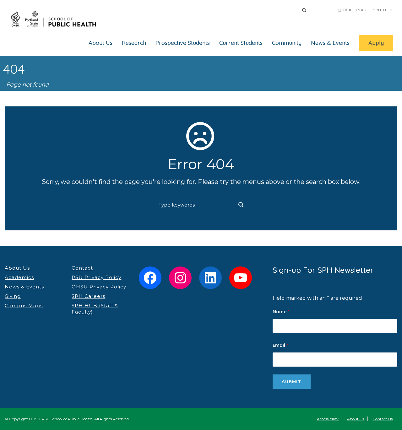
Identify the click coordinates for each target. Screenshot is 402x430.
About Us (100, 42)
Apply (376, 42)
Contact (82, 268)
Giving (13, 296)
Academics (19, 277)
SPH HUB (383, 10)
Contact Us (382, 419)
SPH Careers (88, 296)
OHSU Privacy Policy (99, 287)
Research (134, 42)
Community (287, 42)
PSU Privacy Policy (96, 277)
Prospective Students (182, 42)
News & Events (330, 42)
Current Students (241, 42)
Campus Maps (24, 306)
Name (281, 311)
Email (280, 345)
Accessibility (328, 419)
